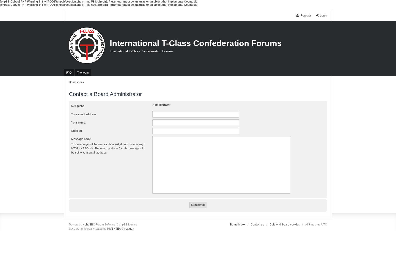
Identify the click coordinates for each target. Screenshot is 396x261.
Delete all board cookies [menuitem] (285, 224)
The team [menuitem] (83, 72)
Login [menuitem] (323, 15)
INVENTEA (114, 228)
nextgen (129, 228)
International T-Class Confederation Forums (196, 43)
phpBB (89, 224)
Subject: (76, 130)
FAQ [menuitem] (69, 72)
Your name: (78, 122)
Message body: (81, 139)
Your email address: (84, 114)
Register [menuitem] (305, 15)
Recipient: (78, 106)
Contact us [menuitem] (257, 224)
